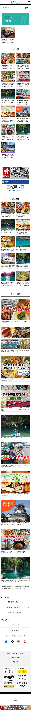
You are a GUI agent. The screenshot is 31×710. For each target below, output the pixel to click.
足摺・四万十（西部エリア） (18, 602)
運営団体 (20, 662)
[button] (27, 8)
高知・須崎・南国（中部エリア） (17, 607)
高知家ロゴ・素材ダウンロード (16, 653)
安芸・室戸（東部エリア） (18, 613)
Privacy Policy (19, 657)
